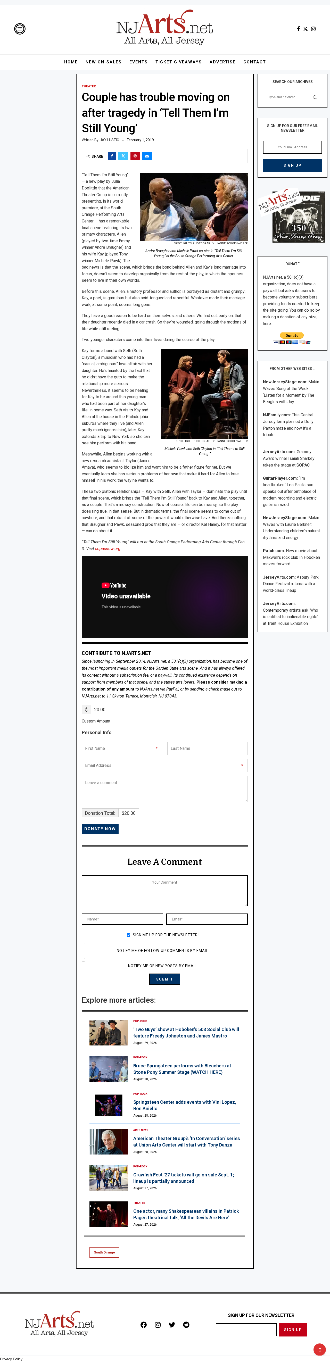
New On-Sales (104, 62)
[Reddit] (186, 1324)
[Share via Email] (147, 156)
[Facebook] (298, 29)
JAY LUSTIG (109, 140)
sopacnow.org (107, 548)
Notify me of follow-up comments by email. (163, 951)
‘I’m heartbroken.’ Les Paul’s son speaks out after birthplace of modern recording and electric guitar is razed (290, 491)
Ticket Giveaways (178, 62)
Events (138, 62)
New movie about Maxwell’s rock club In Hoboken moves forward (291, 557)
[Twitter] (305, 29)
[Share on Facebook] (112, 156)
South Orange (104, 1252)
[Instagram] (313, 29)
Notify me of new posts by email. (163, 966)
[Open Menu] (20, 29)
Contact (254, 62)
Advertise (223, 62)
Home (71, 62)
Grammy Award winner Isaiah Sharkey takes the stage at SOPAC (289, 458)
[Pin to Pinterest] (135, 156)
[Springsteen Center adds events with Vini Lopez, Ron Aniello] (108, 1105)
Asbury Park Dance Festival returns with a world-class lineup (291, 584)
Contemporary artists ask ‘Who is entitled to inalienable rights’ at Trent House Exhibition (290, 617)
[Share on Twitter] (123, 156)
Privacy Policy (11, 1359)
